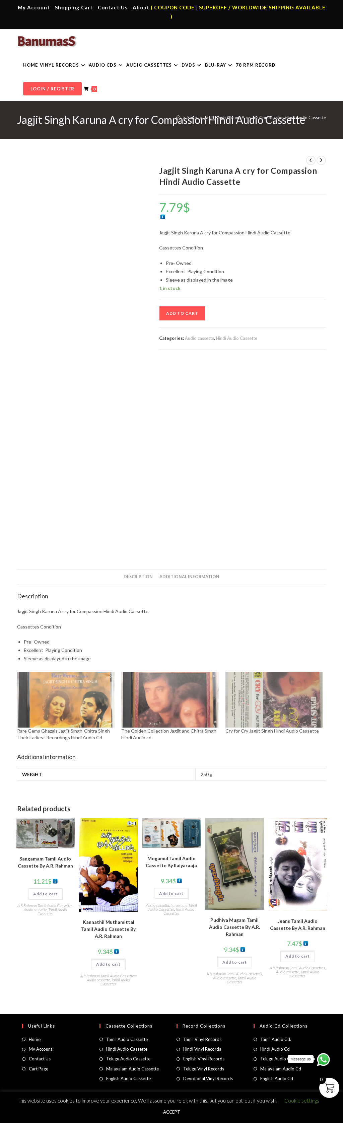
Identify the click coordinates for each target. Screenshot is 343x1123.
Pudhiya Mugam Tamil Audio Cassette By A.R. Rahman (234, 927)
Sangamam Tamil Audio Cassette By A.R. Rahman (45, 862)
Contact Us (113, 7)
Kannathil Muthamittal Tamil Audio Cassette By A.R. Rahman (108, 929)
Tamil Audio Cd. (275, 1039)
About (141, 7)
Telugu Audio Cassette (128, 1058)
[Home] (178, 117)
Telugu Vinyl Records (203, 1068)
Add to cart (182, 313)
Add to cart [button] (45, 893)
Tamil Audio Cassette (127, 1039)
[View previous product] (311, 160)
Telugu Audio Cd (276, 1058)
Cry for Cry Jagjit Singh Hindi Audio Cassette (272, 731)
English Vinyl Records (203, 1058)
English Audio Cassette (128, 1078)
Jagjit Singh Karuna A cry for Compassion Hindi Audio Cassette (265, 117)
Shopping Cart (74, 7)
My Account (34, 7)
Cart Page (38, 1068)
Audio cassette (199, 338)
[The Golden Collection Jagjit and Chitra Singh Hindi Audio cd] (170, 700)
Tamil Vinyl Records (202, 1039)
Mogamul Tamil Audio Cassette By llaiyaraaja (171, 861)
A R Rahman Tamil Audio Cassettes (45, 905)
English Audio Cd (276, 1078)
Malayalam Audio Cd (280, 1068)
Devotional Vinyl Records (208, 1078)
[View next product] (321, 160)
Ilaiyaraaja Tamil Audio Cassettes (172, 907)
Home (35, 1039)
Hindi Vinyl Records (202, 1049)
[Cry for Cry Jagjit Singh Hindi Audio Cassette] (274, 700)
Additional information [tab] (189, 576)
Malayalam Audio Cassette (132, 1068)
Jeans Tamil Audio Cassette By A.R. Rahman (297, 924)
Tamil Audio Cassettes (52, 911)
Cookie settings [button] (301, 1101)
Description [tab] (138, 576)
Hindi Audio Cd (275, 1049)
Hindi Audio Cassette (236, 338)
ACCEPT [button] (171, 1112)
